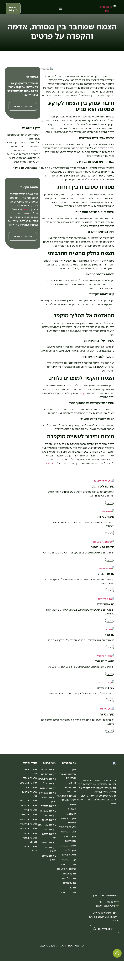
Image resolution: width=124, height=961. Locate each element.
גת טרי (109, 634)
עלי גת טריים (105, 688)
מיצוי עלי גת (105, 517)
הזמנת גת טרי (104, 661)
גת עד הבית (106, 573)
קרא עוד (109, 502)
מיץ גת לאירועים (102, 486)
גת (97, 455)
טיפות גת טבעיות (102, 547)
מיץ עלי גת (106, 714)
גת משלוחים (105, 604)
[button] (60, 8)
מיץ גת (83, 393)
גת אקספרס (50, 463)
